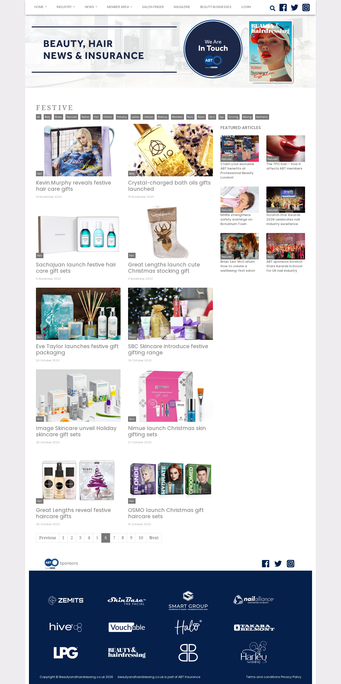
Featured (71, 117)
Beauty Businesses (215, 6)
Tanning (233, 117)
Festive (85, 117)
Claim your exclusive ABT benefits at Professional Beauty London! (237, 171)
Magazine (182, 6)
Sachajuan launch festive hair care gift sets (76, 267)
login (246, 6)
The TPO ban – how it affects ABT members (284, 166)
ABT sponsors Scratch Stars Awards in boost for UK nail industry (284, 266)
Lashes (135, 117)
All (38, 117)
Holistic (108, 117)
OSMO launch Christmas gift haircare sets (166, 513)
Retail (201, 117)
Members (177, 117)
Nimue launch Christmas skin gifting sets (167, 431)
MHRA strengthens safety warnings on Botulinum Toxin (236, 220)
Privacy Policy (291, 677)
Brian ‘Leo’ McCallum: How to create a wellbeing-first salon (237, 266)
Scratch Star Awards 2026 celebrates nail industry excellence (283, 220)
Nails (190, 117)
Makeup (162, 117)
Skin (212, 117)
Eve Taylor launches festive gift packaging (77, 349)
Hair (96, 117)
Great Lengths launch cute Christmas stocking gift (164, 267)
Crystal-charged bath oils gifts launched (169, 186)
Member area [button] (118, 6)
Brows (58, 117)
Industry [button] (64, 6)
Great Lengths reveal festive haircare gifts (73, 513)
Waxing (247, 117)
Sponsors (69, 563)
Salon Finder (153, 6)
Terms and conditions (263, 677)
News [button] (90, 6)
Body (47, 117)
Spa (221, 117)
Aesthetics (262, 117)
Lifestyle (148, 117)
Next (154, 537)
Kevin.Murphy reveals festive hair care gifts (73, 186)
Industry (122, 117)
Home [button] (41, 6)
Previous (47, 537)
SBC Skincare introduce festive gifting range (168, 349)
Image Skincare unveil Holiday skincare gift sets (76, 431)
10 (141, 537)
